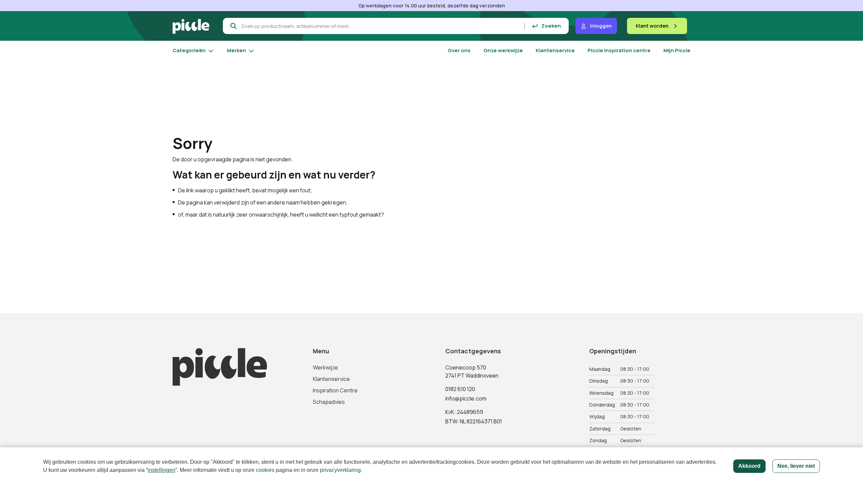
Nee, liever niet (796, 466)
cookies (265, 470)
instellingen (161, 470)
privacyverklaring (340, 470)
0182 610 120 (460, 389)
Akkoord (749, 466)
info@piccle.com (465, 398)
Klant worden (652, 25)
